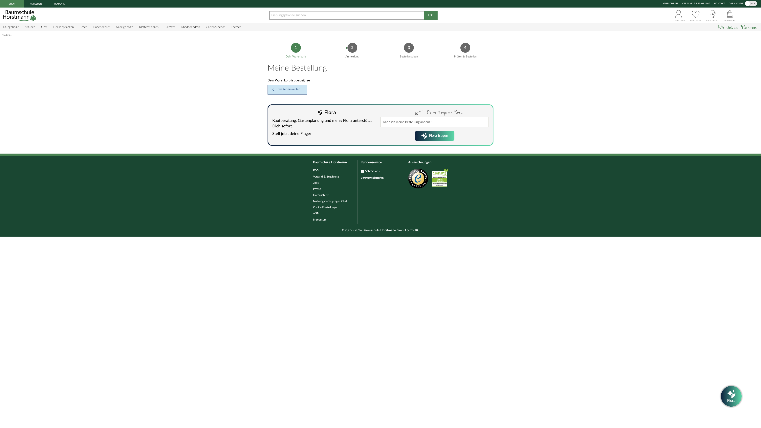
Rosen (83, 27)
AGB (316, 213)
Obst (44, 27)
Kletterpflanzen (149, 27)
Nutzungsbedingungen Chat (330, 201)
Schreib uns (372, 171)
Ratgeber (36, 4)
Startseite (7, 35)
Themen (236, 27)
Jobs (316, 183)
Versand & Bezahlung (696, 3)
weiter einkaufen (289, 89)
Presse (317, 189)
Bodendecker (101, 27)
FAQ (315, 170)
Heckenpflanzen (63, 27)
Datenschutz (321, 195)
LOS (430, 15)
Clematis (169, 27)
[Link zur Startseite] (20, 15)
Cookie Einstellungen (325, 207)
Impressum (320, 219)
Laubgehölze (11, 27)
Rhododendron (190, 27)
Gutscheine (670, 3)
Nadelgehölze (124, 27)
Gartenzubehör (215, 27)
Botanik (59, 4)
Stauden (30, 27)
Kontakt (719, 3)
